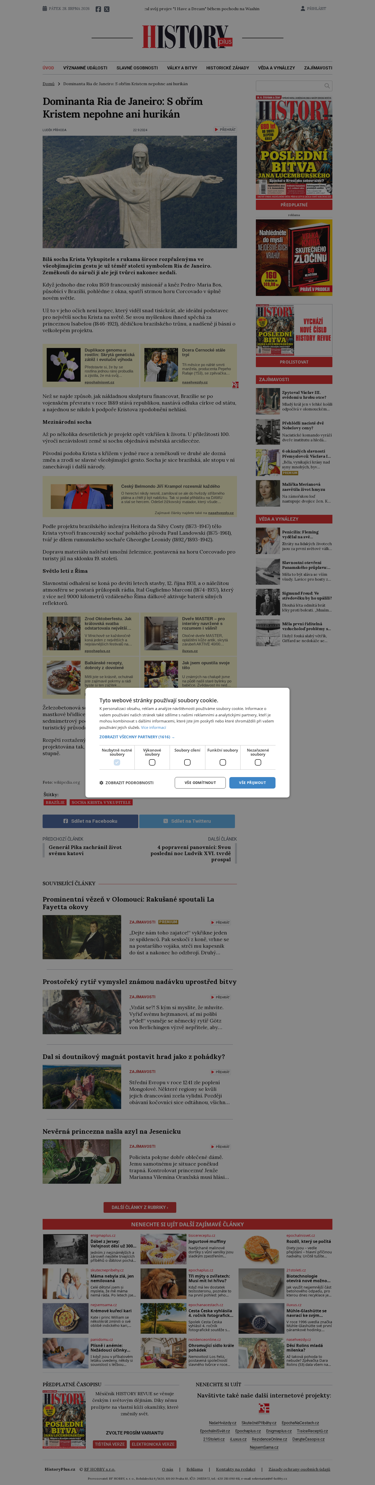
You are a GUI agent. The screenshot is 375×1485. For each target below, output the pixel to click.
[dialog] (187, 742)
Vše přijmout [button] (252, 782)
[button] (187, 736)
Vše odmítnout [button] (200, 782)
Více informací (153, 727)
